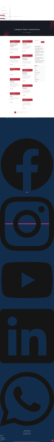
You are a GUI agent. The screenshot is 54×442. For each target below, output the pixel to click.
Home (1, 2)
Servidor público (37, 79)
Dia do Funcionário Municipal (26, 43)
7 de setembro (13, 58)
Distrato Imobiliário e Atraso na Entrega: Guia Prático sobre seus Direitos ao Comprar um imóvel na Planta (39, 61)
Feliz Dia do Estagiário (12, 81)
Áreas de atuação (10, 16)
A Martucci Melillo (5, 16)
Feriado (11, 70)
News (35, 77)
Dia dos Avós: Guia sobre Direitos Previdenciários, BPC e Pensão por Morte (39, 55)
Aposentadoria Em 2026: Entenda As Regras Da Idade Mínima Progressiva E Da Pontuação (39, 52)
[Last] (26, 112)
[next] (24, 112)
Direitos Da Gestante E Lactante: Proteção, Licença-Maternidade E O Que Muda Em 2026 (39, 49)
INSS (2, 10)
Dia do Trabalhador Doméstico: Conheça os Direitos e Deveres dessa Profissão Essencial (39, 58)
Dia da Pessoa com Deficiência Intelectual (26, 73)
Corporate (36, 70)
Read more (11, 52)
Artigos (21, 16)
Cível (35, 68)
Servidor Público (4, 13)
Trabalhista (36, 81)
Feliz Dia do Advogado (25, 87)
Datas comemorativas (37, 72)
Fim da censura (25, 101)
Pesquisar (36, 40)
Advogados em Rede (16, 16)
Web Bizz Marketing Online (38, 441)
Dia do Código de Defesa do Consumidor (26, 58)
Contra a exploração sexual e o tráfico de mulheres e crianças (14, 44)
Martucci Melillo (13, 56)
